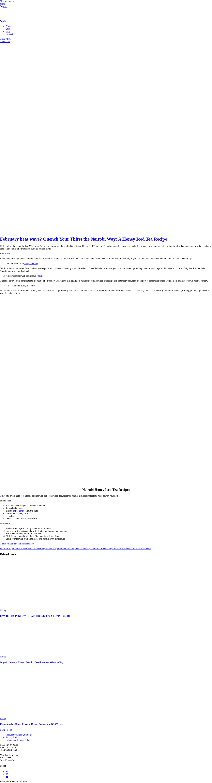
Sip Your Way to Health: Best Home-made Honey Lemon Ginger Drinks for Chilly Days (40, 548)
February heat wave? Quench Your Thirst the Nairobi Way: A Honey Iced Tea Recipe (83, 239)
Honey (3, 610)
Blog (8, 31)
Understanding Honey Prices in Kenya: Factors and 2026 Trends (31, 724)
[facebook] (7, 771)
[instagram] (7, 774)
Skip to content (7, 1)
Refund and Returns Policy (18, 740)
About (9, 26)
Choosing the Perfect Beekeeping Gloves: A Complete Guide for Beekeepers (116, 548)
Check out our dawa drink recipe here (17, 543)
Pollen (39, 276)
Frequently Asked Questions (19, 735)
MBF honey (18, 511)
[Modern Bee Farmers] (6, 18)
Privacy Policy (12, 737)
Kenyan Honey (31, 263)
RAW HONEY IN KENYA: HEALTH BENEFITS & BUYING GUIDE (35, 616)
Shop (8, 29)
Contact (9, 34)
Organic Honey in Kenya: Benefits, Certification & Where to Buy (31, 662)
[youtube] (7, 776)
